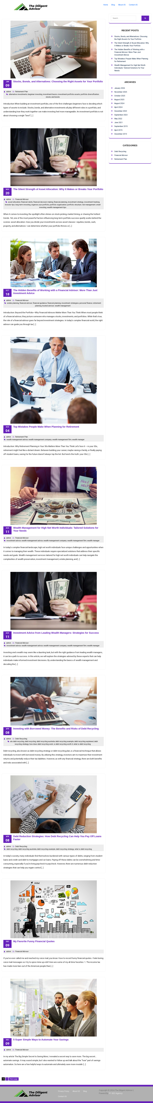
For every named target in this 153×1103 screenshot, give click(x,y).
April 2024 (118, 107)
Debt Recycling (21, 739)
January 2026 (119, 88)
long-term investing (23, 205)
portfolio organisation (58, 205)
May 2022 (118, 119)
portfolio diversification (90, 94)
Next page (13, 1079)
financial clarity (27, 202)
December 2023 (120, 111)
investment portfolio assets (69, 94)
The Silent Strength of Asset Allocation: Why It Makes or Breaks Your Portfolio (58, 189)
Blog (113, 5)
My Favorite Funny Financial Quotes (34, 941)
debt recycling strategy (65, 849)
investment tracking (92, 202)
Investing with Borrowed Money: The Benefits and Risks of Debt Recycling (56, 728)
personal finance (85, 303)
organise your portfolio (40, 205)
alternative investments (18, 94)
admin (8, 92)
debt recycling (30, 741)
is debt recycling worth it (63, 744)
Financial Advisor (22, 199)
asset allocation (14, 202)
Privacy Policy (63, 1091)
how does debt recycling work (41, 744)
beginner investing (35, 94)
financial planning (60, 202)
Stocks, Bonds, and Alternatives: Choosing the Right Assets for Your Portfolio (58, 81)
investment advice (13, 541)
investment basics (50, 94)
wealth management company (40, 439)
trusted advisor (48, 306)
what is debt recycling (82, 744)
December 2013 (120, 134)
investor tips (10, 205)
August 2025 (119, 99)
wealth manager (78, 439)
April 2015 (118, 130)
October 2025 (119, 96)
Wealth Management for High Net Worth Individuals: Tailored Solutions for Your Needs (129, 68)
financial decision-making (43, 202)
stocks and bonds (53, 97)
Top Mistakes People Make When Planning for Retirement (46, 426)
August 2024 (119, 103)
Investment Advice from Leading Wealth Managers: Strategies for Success (56, 632)
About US (122, 5)
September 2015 (121, 126)
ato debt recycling (17, 741)
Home (105, 5)
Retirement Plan (21, 92)
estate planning (13, 303)
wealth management (62, 306)
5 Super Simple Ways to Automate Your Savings (41, 1039)
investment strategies (70, 303)
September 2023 (121, 115)
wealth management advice (17, 439)
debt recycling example (64, 741)
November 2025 (120, 92)
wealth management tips (56, 207)
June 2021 (118, 122)
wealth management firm (61, 439)
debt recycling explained (84, 741)
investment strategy (76, 202)
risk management (88, 205)
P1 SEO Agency (116, 1093)
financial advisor (26, 303)
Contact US (133, 5)
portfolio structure (74, 205)
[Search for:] (122, 18)
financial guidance (40, 303)
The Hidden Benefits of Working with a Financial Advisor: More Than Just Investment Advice (129, 52)
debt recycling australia (46, 741)
